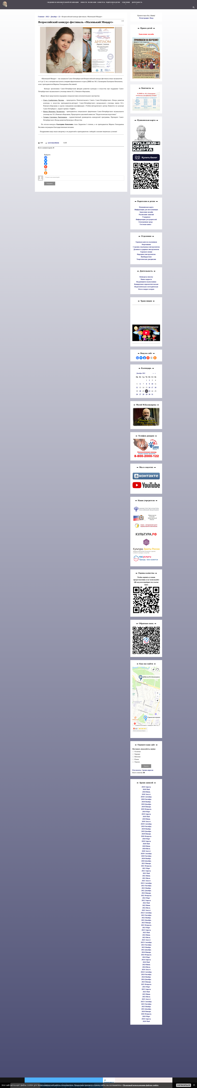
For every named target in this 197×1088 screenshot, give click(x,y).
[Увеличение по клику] (81, 72)
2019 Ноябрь (146, 829)
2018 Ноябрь (146, 802)
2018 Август (146, 794)
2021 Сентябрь (146, 883)
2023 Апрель (146, 930)
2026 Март (146, 1016)
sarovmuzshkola (53, 143)
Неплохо (137, 757)
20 (140, 391)
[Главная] (5, 6)
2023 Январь (146, 922)
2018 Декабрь (146, 804)
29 (146, 394)
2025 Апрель (146, 989)
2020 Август (146, 851)
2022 (47, 16)
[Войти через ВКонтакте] (45, 160)
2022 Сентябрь (146, 913)
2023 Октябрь (146, 945)
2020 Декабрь (146, 861)
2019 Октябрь (146, 826)
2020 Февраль (146, 836)
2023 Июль (146, 937)
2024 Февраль (146, 955)
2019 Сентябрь (146, 824)
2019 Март (146, 811)
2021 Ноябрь (146, 888)
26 (137, 394)
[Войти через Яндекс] (45, 166)
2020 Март (146, 839)
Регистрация (144, 18)
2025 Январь (146, 982)
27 (140, 394)
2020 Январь (146, 834)
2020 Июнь (146, 846)
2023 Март (146, 927)
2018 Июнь (146, 792)
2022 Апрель (146, 900)
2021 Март (146, 868)
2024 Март (146, 957)
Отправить (50, 183)
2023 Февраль (146, 925)
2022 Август (146, 910)
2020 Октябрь (146, 856)
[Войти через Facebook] (45, 163)
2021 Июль (146, 878)
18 (155, 387)
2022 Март (146, 898)
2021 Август (146, 881)
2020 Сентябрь (146, 853)
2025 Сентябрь (146, 1001)
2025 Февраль (146, 984)
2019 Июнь (146, 819)
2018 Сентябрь (146, 797)
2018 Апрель (146, 787)
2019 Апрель (146, 814)
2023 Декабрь (146, 950)
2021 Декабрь (146, 890)
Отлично (137, 751)
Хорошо (137, 754)
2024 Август (146, 969)
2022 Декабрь (146, 920)
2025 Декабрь (146, 1009)
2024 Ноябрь (146, 977)
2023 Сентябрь (146, 942)
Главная (41, 16)
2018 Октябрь (146, 799)
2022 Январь (146, 893)
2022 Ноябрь (146, 918)
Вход (151, 18)
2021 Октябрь (146, 885)
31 (152, 394)
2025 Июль (146, 997)
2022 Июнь (146, 905)
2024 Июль (146, 967)
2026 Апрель (146, 1019)
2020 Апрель (146, 841)
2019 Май (146, 816)
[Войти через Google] (45, 169)
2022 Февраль (146, 895)
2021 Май (146, 873)
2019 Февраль (146, 809)
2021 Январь (146, 863)
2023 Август (146, 940)
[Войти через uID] (45, 157)
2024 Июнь (146, 964)
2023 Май (146, 932)
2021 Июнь (146, 876)
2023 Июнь (146, 935)
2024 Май (146, 962)
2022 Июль (146, 908)
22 (59, 16)
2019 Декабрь (146, 831)
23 (149, 391)
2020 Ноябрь (146, 858)
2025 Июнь (146, 994)
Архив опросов (147, 770)
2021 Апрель (146, 871)
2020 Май (146, 844)
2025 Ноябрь (146, 1006)
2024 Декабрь (146, 979)
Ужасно (137, 762)
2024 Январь (146, 952)
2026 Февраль (146, 1014)
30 (149, 394)
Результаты (136, 770)
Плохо (136, 759)
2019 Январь (146, 807)
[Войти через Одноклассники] (45, 172)
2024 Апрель (146, 960)
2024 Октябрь (146, 974)
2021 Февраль (146, 866)
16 (149, 387)
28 (143, 394)
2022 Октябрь (146, 915)
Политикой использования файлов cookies (140, 1085)
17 (152, 387)
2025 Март (146, 987)
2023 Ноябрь (146, 947)
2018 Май (146, 789)
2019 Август (146, 821)
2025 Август (146, 999)
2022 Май (146, 903)
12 (137, 387)
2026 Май (146, 1021)
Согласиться (183, 1085)
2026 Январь (146, 1011)
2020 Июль (146, 848)
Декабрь (54, 16)
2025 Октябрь (146, 1004)
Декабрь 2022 (140, 373)
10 (152, 384)
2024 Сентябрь (146, 972)
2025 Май (146, 992)
